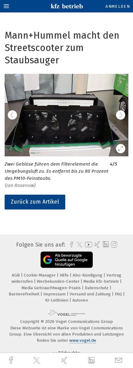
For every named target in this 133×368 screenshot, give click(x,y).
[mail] (119, 360)
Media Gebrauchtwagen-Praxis (52, 287)
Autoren (80, 300)
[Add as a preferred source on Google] (67, 260)
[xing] (65, 360)
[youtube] (87, 244)
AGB (16, 275)
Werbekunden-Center (59, 281)
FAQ (119, 294)
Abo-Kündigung (88, 275)
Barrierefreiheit (25, 294)
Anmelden (117, 6)
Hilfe (65, 275)
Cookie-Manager (40, 275)
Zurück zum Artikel (35, 201)
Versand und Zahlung (91, 294)
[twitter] (37, 360)
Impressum (55, 294)
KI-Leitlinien (57, 300)
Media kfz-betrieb (102, 281)
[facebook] (11, 360)
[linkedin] (92, 361)
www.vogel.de (82, 340)
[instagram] (113, 244)
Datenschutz (97, 287)
